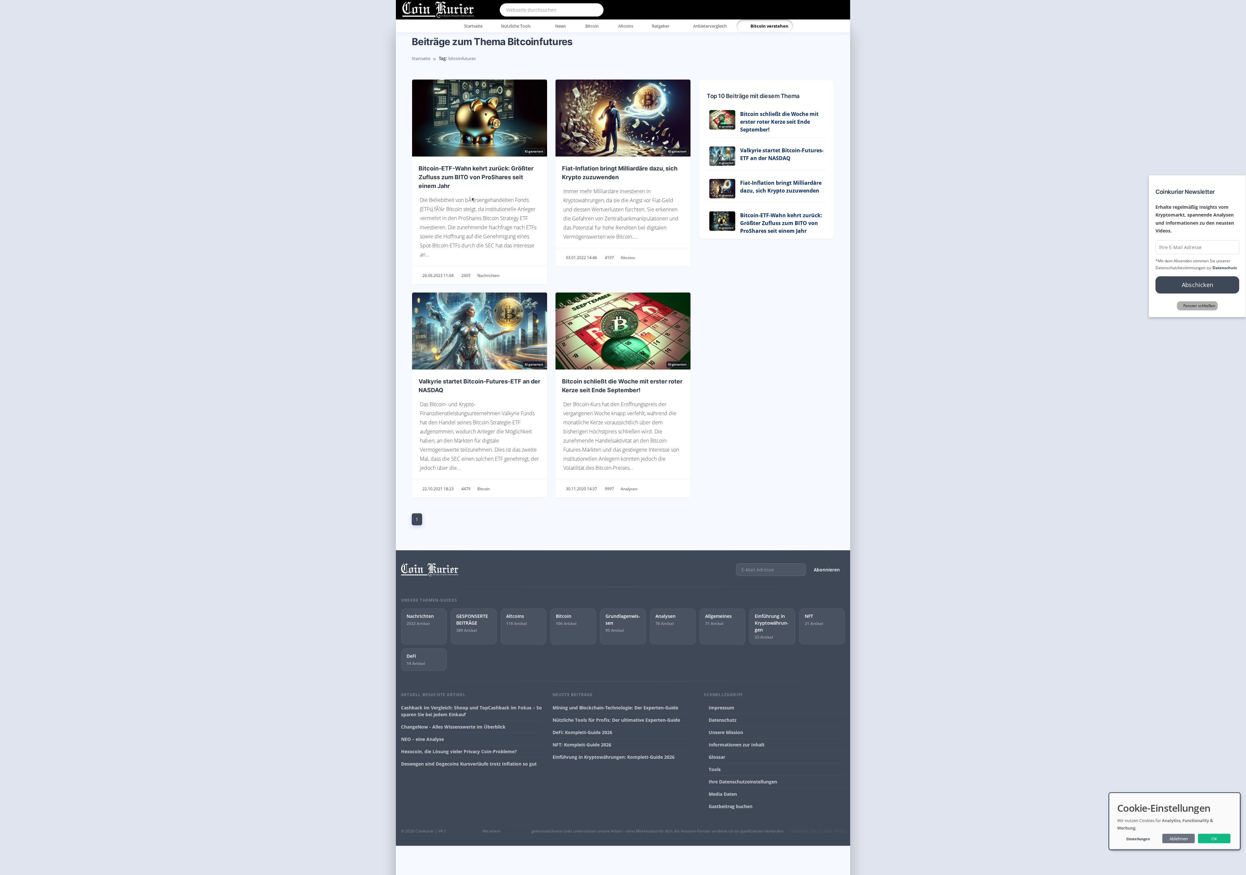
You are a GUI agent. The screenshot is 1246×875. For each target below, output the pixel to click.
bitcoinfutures (462, 58)
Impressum (720, 708)
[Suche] (594, 10)
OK (1214, 839)
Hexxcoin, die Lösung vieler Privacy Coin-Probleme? (459, 751)
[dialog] (1175, 821)
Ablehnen (1178, 839)
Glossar (716, 757)
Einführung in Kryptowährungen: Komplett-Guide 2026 (614, 757)
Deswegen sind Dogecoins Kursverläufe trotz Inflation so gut (469, 764)
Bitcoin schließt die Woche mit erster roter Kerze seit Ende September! (779, 121)
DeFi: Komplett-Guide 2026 (582, 732)
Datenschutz (722, 720)
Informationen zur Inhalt (735, 745)
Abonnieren (827, 570)
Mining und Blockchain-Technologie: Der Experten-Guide (615, 708)
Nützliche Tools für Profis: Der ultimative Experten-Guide (616, 720)
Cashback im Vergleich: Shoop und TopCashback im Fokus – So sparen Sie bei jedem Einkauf (471, 711)
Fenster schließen (1199, 305)
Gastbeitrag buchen (729, 806)
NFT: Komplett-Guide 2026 (582, 745)
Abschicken (1197, 285)
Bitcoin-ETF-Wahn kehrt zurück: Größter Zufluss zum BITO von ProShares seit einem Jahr (476, 177)
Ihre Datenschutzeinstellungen (742, 782)
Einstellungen (1138, 838)
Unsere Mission (725, 732)
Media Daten (722, 794)
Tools (714, 769)
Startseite (421, 58)
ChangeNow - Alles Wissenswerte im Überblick (453, 727)
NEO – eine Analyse (422, 739)
